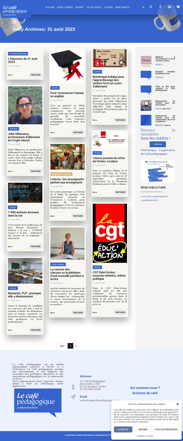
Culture (108, 7)
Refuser (143, 429)
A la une (49, 7)
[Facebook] (160, 7)
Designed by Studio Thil (107, 435)
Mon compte (122, 7)
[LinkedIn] (170, 7)
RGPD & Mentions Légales (83, 435)
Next (62, 346)
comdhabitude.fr (149, 200)
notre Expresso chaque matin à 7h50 (37, 382)
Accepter (123, 429)
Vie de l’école (93, 7)
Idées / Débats (65, 7)
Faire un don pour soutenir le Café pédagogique (165, 88)
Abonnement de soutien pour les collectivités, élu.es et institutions (165, 118)
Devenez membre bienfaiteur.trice (165, 73)
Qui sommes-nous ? (145, 388)
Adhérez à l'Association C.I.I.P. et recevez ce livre (165, 59)
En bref (79, 7)
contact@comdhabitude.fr (154, 196)
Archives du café (145, 393)
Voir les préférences (166, 429)
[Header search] (143, 7)
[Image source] (178, 6)
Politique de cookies (145, 436)
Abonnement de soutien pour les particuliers (165, 103)
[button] (177, 404)
